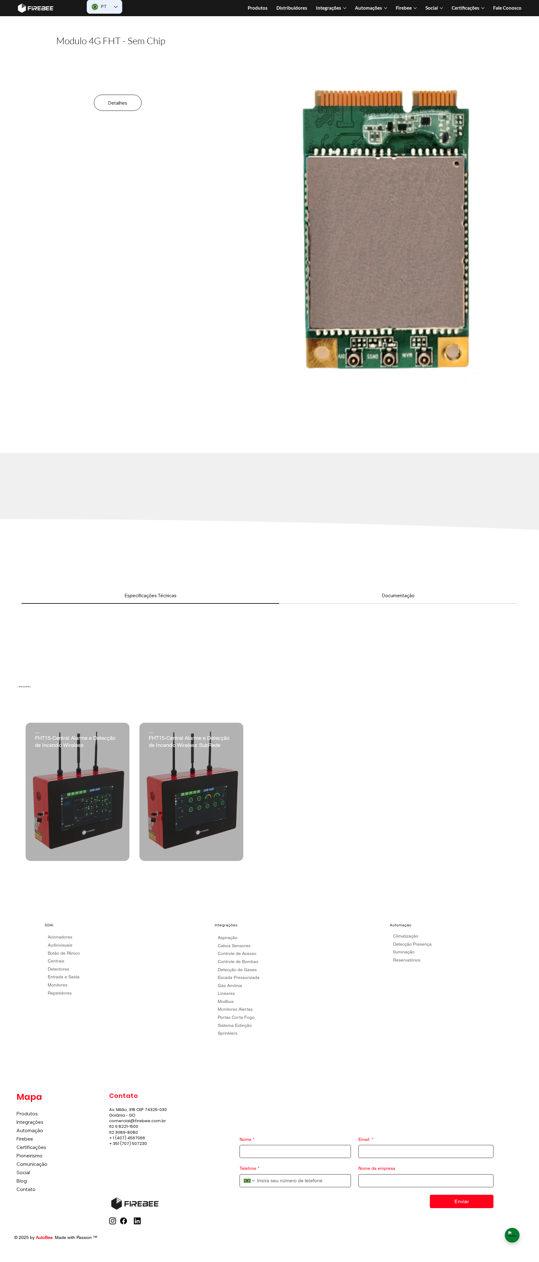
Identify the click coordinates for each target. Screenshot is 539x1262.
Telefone (249, 1168)
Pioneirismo (29, 1156)
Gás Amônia (230, 985)
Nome (247, 1139)
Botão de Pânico (64, 953)
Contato (26, 1189)
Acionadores (60, 936)
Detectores (58, 969)
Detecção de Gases (237, 969)
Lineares (226, 993)
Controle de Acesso (237, 953)
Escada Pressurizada (239, 977)
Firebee (25, 1139)
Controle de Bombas (238, 961)
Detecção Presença (412, 944)
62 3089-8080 (123, 1132)
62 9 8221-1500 (123, 1126)
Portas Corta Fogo (236, 1017)
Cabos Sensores (234, 945)
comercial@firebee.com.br (137, 1121)
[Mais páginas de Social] (441, 8)
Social (23, 1172)
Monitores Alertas (235, 1009)
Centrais (56, 960)
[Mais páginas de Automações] (385, 8)
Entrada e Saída (64, 976)
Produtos (27, 1114)
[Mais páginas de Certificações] (482, 8)
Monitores (57, 984)
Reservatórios (406, 959)
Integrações (30, 1122)
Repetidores (60, 992)
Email (365, 1139)
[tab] (150, 596)
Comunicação (32, 1164)
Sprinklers (227, 1033)
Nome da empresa (376, 1168)
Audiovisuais (60, 945)
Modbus (226, 1001)
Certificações (31, 1147)
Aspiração (227, 937)
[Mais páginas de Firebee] (415, 8)
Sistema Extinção (235, 1025)
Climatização (405, 936)
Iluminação (404, 951)
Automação (30, 1130)
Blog (22, 1181)
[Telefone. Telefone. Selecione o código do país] (249, 1180)
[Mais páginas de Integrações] (344, 8)
